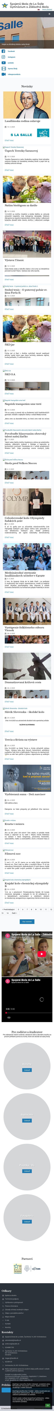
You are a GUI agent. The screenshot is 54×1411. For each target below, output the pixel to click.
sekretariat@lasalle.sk (13, 1340)
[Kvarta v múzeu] (27, 820)
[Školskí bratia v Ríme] (32, 1268)
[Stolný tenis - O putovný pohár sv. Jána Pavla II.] (27, 286)
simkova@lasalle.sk (12, 1344)
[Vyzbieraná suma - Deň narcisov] (27, 778)
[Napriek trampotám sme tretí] (27, 400)
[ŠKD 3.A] (27, 371)
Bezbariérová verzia (10, 1408)
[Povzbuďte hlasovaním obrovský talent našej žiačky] (27, 430)
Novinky (8, 1327)
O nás (7, 1320)
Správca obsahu (10, 1295)
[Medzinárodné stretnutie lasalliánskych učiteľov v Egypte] (27, 556)
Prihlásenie (47, 10)
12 (51, 909)
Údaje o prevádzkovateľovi (14, 1313)
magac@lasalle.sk (11, 1358)
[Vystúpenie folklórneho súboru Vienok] (27, 611)
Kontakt (8, 1324)
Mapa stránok (10, 1317)
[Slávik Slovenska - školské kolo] (27, 708)
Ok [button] (48, 1405)
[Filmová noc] (27, 850)
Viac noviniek (27, 922)
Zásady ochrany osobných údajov (17, 1310)
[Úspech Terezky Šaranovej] (27, 147)
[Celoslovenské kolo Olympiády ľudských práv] (27, 501)
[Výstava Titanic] (27, 244)
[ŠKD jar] (27, 328)
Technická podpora (12, 1299)
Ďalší (14, 913)
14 (7, 913)
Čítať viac (10, 140)
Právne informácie (11, 1306)
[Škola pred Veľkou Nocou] (27, 460)
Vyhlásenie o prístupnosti (14, 1302)
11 (46, 909)
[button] (39, 9)
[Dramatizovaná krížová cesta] (27, 666)
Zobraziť (27, 1070)
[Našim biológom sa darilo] (27, 189)
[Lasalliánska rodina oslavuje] (27, 105)
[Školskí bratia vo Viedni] (17, 1269)
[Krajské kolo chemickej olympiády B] (27, 880)
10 (41, 909)
